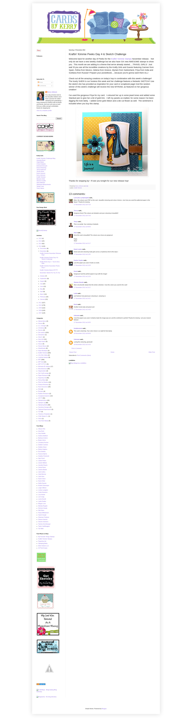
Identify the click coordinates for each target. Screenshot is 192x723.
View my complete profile (44, 110)
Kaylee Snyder (78, 260)
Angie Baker (40, 162)
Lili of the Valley (43, 355)
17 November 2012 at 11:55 (82, 254)
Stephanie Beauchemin (44, 184)
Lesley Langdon (43, 490)
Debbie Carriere (43, 445)
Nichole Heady (42, 508)
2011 (40, 302)
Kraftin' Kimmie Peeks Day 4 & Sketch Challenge (49, 258)
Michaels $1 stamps (44, 366)
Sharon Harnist (42, 519)
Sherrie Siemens (43, 521)
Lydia (75, 293)
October (42, 276)
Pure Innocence (43, 387)
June (41, 286)
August (42, 281)
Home (112, 352)
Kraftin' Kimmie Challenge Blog (46, 158)
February (43, 297)
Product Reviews (43, 384)
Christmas (41, 328)
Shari (75, 232)
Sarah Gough (42, 515)
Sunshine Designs (43, 407)
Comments (42, 85)
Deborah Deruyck (42, 166)
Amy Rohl (41, 431)
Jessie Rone (40, 171)
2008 (40, 310)
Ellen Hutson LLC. (43, 546)
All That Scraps (42, 548)
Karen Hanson (41, 173)
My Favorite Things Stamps (46, 536)
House (40, 344)
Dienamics (41, 335)
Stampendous (42, 400)
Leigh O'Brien (42, 488)
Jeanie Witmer (42, 463)
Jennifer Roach (42, 465)
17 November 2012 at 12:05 (82, 265)
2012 (40, 246)
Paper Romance (43, 375)
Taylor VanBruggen (44, 526)
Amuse (40, 323)
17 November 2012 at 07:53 (82, 215)
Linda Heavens (42, 492)
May (41, 289)
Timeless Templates (44, 414)
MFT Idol (40, 362)
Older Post (152, 352)
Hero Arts (41, 339)
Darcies (40, 330)
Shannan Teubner (43, 517)
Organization (42, 371)
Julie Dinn (41, 476)
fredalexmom (78, 328)
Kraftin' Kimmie (78, 188)
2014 (40, 241)
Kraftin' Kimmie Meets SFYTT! (49, 270)
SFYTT (40, 398)
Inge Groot (41, 458)
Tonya (76, 221)
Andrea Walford (43, 436)
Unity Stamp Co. (43, 416)
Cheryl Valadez (41, 164)
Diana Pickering (41, 168)
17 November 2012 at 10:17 (82, 243)
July (41, 284)
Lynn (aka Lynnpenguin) (81, 198)
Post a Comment (77, 348)
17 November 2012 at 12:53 (82, 276)
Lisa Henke (41, 494)
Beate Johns (42, 440)
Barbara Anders (43, 438)
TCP (39, 411)
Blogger (104, 708)
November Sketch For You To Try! (50, 273)
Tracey (76, 210)
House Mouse (42, 346)
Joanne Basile (42, 469)
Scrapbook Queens (44, 396)
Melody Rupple (42, 506)
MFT (39, 359)
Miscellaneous (42, 368)
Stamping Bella (42, 405)
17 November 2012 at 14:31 (82, 298)
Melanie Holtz (41, 179)
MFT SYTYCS (42, 364)
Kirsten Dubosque (43, 485)
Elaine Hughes (42, 449)
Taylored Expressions (44, 409)
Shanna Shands (79, 282)
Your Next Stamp (43, 421)
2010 (40, 305)
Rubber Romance (43, 393)
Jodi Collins (41, 472)
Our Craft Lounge (43, 373)
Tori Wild (40, 528)
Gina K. (40, 337)
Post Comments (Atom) (84, 355)
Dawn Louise (78, 249)
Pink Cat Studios (43, 382)
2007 (40, 313)
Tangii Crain (40, 186)
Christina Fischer (43, 442)
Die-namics (41, 332)
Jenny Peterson (41, 169)
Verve (40, 418)
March (42, 294)
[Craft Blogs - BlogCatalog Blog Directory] (49, 691)
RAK (39, 389)
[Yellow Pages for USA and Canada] (41, 684)
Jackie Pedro (42, 460)
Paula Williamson (43, 512)
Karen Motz (41, 481)
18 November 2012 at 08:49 (82, 333)
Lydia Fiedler (42, 501)
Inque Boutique (42, 350)
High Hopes (41, 341)
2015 (40, 238)
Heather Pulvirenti (43, 456)
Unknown (77, 315)
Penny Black (42, 380)
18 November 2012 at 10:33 (82, 344)
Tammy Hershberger (44, 524)
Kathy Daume (42, 483)
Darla (75, 304)
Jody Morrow (42, 474)
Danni (75, 271)
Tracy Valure (40, 188)
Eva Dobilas (42, 451)
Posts (41, 82)
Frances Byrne (42, 454)
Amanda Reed (41, 160)
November (43, 251)
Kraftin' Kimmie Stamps (121, 59)
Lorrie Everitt (42, 499)
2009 (40, 308)
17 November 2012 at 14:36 (82, 309)
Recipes (40, 391)
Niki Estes (41, 510)
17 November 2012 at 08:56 (82, 226)
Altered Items (42, 321)
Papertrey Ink (42, 378)
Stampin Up (41, 402)
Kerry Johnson (52, 92)
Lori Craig (41, 497)
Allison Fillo (41, 429)
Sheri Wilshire (41, 182)
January (42, 299)
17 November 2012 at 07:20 (82, 204)
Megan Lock (42, 503)
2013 (40, 243)
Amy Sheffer (42, 433)
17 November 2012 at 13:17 (82, 287)
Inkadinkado (42, 348)
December (43, 248)
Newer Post (72, 352)
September (43, 278)
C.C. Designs (42, 326)
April (41, 291)
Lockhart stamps (43, 357)
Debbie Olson (42, 447)
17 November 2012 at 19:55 (82, 322)
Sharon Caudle (41, 181)
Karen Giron (42, 479)
